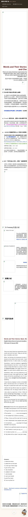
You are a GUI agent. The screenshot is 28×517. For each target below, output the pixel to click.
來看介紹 (18, 239)
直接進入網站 (24, 239)
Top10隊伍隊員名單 (11, 136)
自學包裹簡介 (19, 110)
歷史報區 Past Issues (17, 4)
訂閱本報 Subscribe (6, 4)
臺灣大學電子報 (8, 1)
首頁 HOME (4, 6)
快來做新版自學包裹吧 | (10, 110)
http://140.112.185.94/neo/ (9, 126)
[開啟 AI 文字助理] (24, 512)
